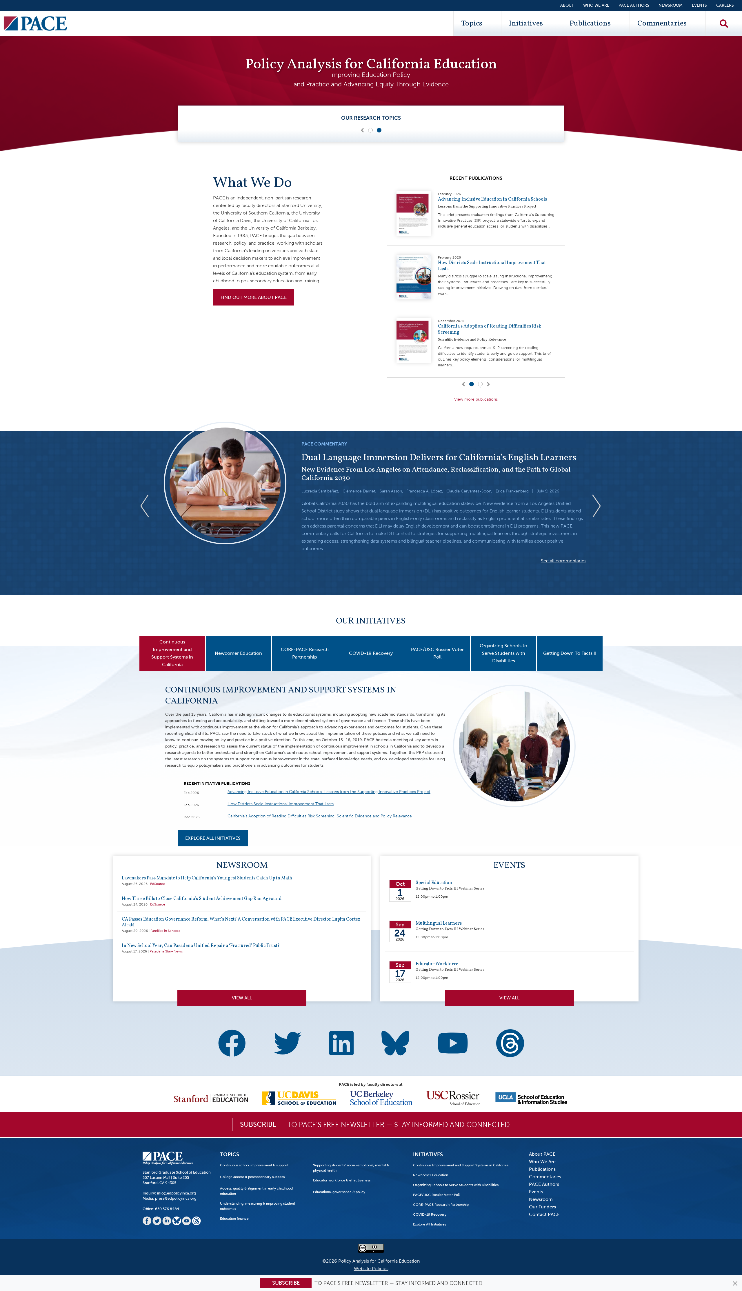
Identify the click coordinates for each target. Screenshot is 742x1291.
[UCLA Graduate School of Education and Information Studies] (531, 1097)
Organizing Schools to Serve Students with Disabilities (456, 1185)
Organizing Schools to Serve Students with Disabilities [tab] (503, 653)
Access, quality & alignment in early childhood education (256, 1191)
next (597, 505)
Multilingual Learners (439, 923)
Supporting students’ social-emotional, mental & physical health (351, 1167)
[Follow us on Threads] (510, 1040)
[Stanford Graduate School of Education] (211, 1097)
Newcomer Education (430, 1175)
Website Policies (371, 1268)
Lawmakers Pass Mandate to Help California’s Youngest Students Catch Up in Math (207, 878)
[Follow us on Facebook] (232, 1044)
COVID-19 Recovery (429, 1214)
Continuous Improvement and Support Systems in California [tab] (172, 653)
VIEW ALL (509, 997)
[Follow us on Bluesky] (395, 1040)
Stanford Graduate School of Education (177, 1172)
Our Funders (542, 1206)
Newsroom (671, 5)
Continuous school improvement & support (254, 1165)
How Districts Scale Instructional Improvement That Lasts (492, 266)
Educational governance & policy (339, 1192)
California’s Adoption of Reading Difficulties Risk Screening (489, 329)
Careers (725, 5)
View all (242, 997)
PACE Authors (634, 5)
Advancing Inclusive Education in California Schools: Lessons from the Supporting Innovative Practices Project (329, 792)
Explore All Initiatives (213, 838)
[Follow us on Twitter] (287, 1044)
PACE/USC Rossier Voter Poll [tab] (437, 653)
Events (699, 5)
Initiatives (526, 23)
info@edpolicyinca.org (176, 1193)
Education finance (234, 1219)
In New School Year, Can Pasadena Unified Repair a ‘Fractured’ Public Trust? (201, 946)
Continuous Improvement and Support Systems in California (280, 695)
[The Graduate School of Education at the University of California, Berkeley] (381, 1097)
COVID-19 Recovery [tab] (371, 653)
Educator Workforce (437, 964)
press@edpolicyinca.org (176, 1198)
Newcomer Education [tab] (238, 653)
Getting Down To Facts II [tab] (569, 653)
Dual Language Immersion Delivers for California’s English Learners (438, 458)
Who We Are (596, 5)
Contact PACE (544, 1214)
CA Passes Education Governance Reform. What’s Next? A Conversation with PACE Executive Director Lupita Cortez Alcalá (241, 922)
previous (149, 505)
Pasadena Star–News (166, 951)
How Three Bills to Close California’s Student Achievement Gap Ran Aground (202, 899)
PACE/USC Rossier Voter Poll (436, 1195)
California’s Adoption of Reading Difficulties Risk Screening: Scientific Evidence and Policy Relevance (320, 816)
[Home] (35, 23)
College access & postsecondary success (252, 1177)
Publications (590, 23)
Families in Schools (165, 931)
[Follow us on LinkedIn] (341, 1044)
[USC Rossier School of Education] (453, 1097)
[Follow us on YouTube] (452, 1044)
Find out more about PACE (254, 297)
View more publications (476, 399)
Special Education (434, 883)
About (567, 5)
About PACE (542, 1154)
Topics (471, 23)
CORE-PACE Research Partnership (441, 1205)
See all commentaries (563, 560)
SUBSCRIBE (258, 1124)
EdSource (157, 884)
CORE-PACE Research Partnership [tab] (305, 653)
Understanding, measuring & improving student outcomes (257, 1206)
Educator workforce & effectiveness (341, 1180)
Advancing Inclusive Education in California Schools (492, 199)
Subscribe (286, 1283)
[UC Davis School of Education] (299, 1097)
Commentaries (662, 23)
